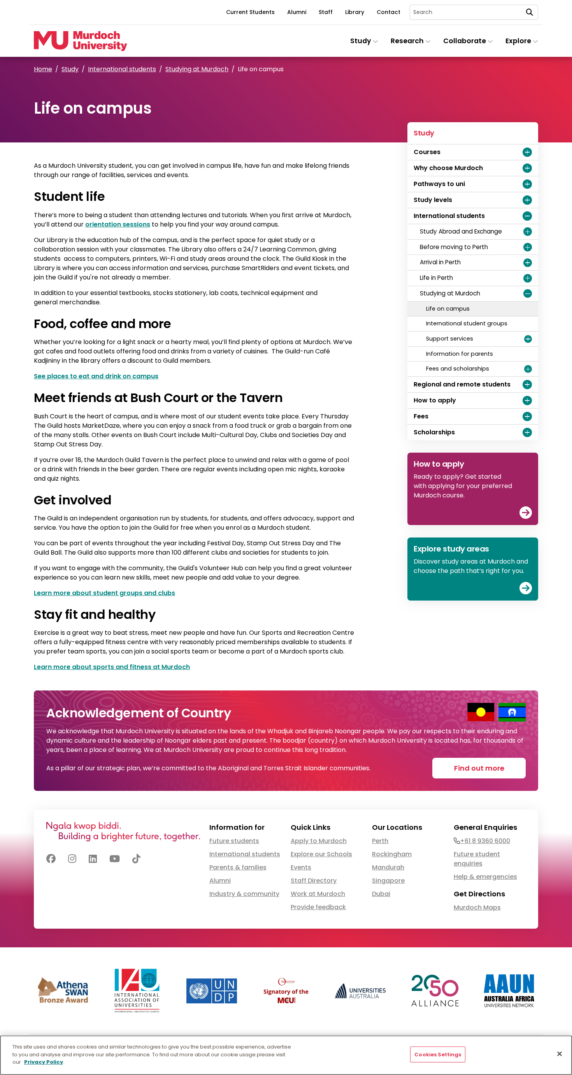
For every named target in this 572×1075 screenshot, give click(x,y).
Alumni (296, 12)
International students (122, 69)
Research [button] (408, 41)
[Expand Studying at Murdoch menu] (527, 293)
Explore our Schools (321, 854)
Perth (380, 840)
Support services (449, 339)
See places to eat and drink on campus (96, 376)
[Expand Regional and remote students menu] (527, 384)
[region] (286, 1055)
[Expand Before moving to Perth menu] (527, 247)
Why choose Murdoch (448, 167)
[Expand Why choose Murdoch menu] (527, 168)
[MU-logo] (80, 41)
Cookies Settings (437, 1054)
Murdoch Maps (477, 907)
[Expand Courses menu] (527, 152)
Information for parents (459, 354)
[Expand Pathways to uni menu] (527, 184)
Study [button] (361, 41)
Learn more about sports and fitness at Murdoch (112, 666)
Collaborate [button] (465, 41)
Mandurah (388, 867)
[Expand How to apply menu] (527, 400)
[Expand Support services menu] (528, 339)
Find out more (479, 768)
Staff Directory (314, 880)
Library (354, 12)
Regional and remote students (462, 384)
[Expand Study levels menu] (527, 200)
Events (301, 867)
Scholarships (434, 432)
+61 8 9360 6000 (485, 840)
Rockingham (392, 854)
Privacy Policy (43, 1062)
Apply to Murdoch (319, 840)
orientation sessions (117, 224)
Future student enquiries (477, 859)
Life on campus (448, 309)
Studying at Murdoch (196, 69)
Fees (421, 416)
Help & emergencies (485, 876)
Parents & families (238, 867)
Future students (234, 840)
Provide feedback (318, 907)
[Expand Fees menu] (527, 416)
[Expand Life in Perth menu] (527, 278)
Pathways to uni (439, 183)
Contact (388, 12)
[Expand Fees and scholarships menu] (528, 369)
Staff (326, 12)
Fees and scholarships (457, 368)
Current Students (250, 12)
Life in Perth (436, 278)
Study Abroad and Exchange (461, 231)
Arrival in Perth (440, 262)
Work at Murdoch (318, 893)
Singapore (388, 880)
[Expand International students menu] (527, 216)
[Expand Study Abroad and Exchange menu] (527, 231)
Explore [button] (519, 41)
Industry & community (244, 893)
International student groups (466, 323)
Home (43, 69)
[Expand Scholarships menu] (527, 432)
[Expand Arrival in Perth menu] (527, 262)
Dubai (381, 893)
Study (70, 69)
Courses (427, 152)
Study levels (433, 199)
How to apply (435, 400)
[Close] (559, 1054)
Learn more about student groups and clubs (104, 592)
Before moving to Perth (454, 247)
